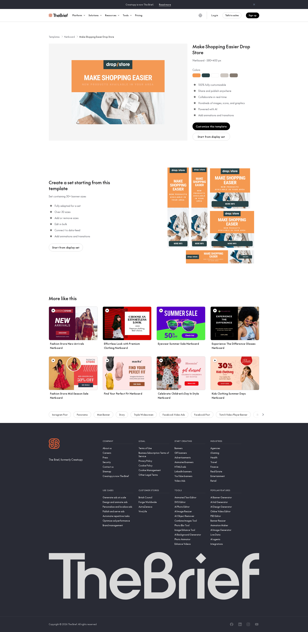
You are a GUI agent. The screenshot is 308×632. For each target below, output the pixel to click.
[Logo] (54, 444)
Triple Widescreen (143, 414)
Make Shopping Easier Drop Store (96, 36)
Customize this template (211, 126)
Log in (214, 15)
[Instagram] (248, 624)
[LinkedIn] (240, 624)
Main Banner (103, 414)
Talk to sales (232, 15)
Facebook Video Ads (174, 414)
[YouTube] (256, 624)
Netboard (69, 36)
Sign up (253, 15)
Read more (165, 4)
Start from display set (211, 136)
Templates (54, 36)
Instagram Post (60, 414)
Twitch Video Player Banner (233, 414)
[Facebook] (231, 624)
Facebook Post (202, 414)
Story (122, 414)
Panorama (82, 414)
